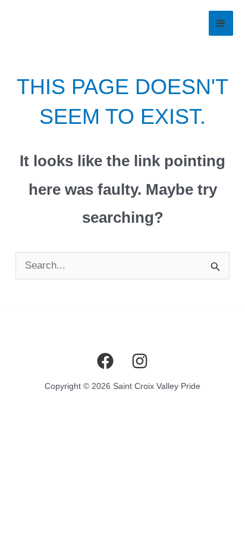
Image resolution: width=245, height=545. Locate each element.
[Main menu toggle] (221, 23)
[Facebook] (105, 361)
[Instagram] (139, 361)
